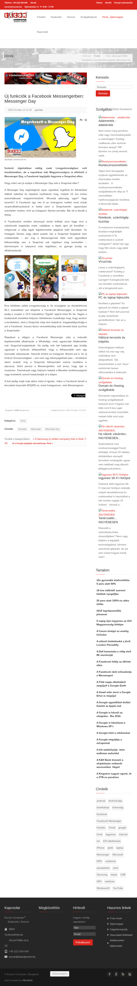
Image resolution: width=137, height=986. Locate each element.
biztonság (117, 807)
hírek (99, 834)
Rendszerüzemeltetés (113, 165)
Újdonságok (116, 923)
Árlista (99, 3)
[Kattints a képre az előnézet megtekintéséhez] (40, 137)
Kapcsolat (42, 31)
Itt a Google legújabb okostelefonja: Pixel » (32, 443)
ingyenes (111, 834)
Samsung (102, 874)
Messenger (36, 429)
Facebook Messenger (109, 821)
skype (114, 874)
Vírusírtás (105, 261)
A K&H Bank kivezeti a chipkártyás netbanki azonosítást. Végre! (110, 763)
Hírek (23, 421)
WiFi (99, 881)
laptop (119, 847)
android (101, 800)
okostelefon (103, 868)
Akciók (108, 3)
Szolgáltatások (88, 17)
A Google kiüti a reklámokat (113, 732)
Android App (115, 800)
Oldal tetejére (59, 973)
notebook (110, 861)
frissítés (101, 827)
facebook (22, 429)
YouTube (118, 888)
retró (115, 868)
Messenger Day (52, 429)
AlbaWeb (27, 980)
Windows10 (103, 888)
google (122, 827)
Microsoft (118, 854)
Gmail (112, 827)
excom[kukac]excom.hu (22, 956)
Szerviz (71, 17)
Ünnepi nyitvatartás (123, 3)
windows (110, 881)
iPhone (101, 847)
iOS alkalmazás (112, 841)
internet (123, 834)
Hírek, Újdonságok (112, 17)
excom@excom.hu (13, 7)
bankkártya (103, 807)
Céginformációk (119, 929)
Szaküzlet (56, 17)
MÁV (99, 861)
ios (98, 841)
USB (122, 874)
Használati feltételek (121, 934)
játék (110, 847)
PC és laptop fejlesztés (113, 297)
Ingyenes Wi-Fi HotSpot (114, 478)
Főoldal (41, 17)
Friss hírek (116, 918)
